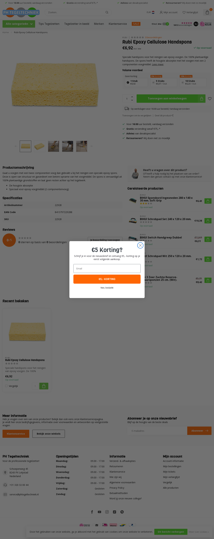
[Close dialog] (140, 245)
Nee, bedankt (107, 287)
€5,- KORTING (107, 279)
